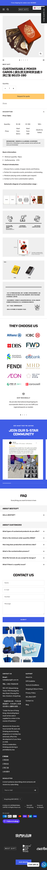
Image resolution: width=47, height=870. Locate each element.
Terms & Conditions (32, 685)
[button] (39, 8)
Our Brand (23, 862)
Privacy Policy (31, 693)
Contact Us (29, 701)
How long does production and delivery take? (19, 545)
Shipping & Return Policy (34, 689)
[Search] (8, 9)
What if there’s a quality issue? (14, 564)
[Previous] (3, 60)
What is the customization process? (16, 551)
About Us (29, 677)
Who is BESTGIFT (9, 515)
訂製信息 (6, 764)
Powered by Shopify (40, 806)
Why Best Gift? (31, 697)
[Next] (43, 60)
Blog (27, 705)
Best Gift (6, 64)
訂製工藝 (6, 768)
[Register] (35, 790)
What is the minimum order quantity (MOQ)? (19, 538)
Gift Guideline (30, 681)
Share (5, 103)
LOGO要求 (6, 772)
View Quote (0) (44, 15)
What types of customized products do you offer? (21, 531)
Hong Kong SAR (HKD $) (11, 799)
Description (8, 112)
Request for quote (23, 96)
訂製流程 (6, 760)
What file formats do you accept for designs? (19, 558)
